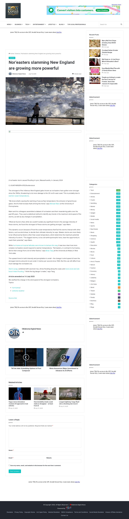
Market (93, 206)
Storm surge (13, 269)
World (92, 287)
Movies (93, 248)
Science (17, 53)
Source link (13, 298)
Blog (92, 304)
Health (93, 242)
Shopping (94, 235)
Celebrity (93, 277)
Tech (27, 24)
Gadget (93, 213)
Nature (93, 265)
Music (92, 232)
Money (93, 209)
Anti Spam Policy (41, 512)
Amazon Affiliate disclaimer (113, 512)
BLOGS (61, 24)
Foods (93, 297)
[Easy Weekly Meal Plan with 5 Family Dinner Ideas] (94, 71)
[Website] (23, 332)
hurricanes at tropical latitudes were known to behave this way (35, 245)
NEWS (9, 24)
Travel (93, 291)
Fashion (93, 268)
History (93, 274)
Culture (93, 258)
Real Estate (94, 229)
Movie (92, 252)
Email (11, 458)
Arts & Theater (95, 261)
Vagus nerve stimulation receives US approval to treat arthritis (18, 404)
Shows (93, 196)
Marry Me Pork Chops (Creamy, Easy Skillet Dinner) (109, 43)
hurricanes (16, 288)
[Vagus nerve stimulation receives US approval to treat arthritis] (20, 393)
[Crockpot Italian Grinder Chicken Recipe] (94, 53)
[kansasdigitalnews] (13, 10)
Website (49, 458)
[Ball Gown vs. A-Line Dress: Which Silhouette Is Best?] (94, 62)
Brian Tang (50, 251)
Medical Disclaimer (54, 512)
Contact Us (64, 515)
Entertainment (38, 24)
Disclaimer (10, 512)
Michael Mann (55, 204)
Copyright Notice (29, 512)
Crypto (93, 200)
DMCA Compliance (67, 512)
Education (94, 245)
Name (11, 450)
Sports (93, 226)
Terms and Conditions (81, 512)
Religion (93, 281)
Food (92, 255)
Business (18, 24)
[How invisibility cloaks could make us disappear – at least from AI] (45, 393)
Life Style (94, 284)
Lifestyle (51, 24)
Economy (94, 271)
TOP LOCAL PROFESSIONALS (76, 24)
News (92, 222)
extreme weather (18, 291)
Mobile (93, 216)
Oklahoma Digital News (19, 74)
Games (93, 294)
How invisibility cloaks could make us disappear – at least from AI (43, 404)
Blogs (92, 307)
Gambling (94, 203)
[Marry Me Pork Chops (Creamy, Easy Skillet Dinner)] (94, 43)
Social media (95, 219)
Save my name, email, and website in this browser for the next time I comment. (35, 465)
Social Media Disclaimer (96, 512)
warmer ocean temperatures (19, 196)
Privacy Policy (19, 512)
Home (12, 53)
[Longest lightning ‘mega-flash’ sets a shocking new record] (70, 393)
